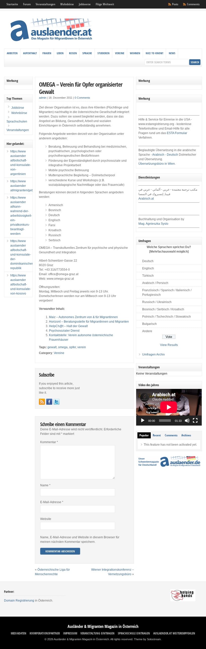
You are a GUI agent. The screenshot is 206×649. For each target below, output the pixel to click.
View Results (169, 345)
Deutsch (147, 261)
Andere (147, 331)
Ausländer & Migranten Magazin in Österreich (103, 626)
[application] (168, 407)
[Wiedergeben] (142, 420)
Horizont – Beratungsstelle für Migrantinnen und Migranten (89, 321)
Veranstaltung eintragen (97, 633)
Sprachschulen (17, 121)
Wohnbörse (67, 4)
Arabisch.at (146, 198)
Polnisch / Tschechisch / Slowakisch (166, 316)
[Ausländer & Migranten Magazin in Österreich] (51, 42)
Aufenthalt (30, 53)
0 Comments (82, 97)
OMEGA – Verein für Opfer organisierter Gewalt (80, 88)
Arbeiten (12, 53)
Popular (144, 435)
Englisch (148, 268)
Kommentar (49, 442)
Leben (60, 53)
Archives (186, 435)
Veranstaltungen (45, 4)
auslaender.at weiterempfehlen (174, 633)
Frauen (46, 53)
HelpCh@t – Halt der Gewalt (68, 326)
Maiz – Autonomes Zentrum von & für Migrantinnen (83, 317)
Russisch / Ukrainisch (157, 302)
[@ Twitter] (57, 402)
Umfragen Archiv (153, 354)
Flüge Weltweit (105, 4)
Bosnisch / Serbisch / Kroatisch (163, 309)
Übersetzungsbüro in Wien (156, 163)
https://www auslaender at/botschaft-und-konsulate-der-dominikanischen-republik (22, 254)
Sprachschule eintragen (134, 633)
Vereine (119, 53)
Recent (157, 435)
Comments (193, 4)
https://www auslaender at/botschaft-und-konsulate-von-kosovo (20, 284)
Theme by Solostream (147, 639)
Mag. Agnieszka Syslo (153, 223)
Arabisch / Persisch (155, 283)
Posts (175, 4)
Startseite (12, 4)
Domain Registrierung (19, 600)
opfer (72, 347)
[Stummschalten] (187, 420)
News (172, 53)
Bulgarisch (149, 324)
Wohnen (135, 53)
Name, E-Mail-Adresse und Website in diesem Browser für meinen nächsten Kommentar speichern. (79, 540)
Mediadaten (18, 633)
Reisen (73, 53)
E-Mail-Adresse (51, 502)
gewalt (52, 347)
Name (45, 485)
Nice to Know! (154, 53)
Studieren (103, 53)
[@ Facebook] (49, 402)
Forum (27, 4)
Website (45, 519)
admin (42, 97)
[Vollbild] (195, 420)
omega (63, 347)
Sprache (87, 53)
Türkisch (148, 275)
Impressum (70, 633)
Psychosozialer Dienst (64, 330)
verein (81, 347)
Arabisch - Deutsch (165, 154)
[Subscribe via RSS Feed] (42, 402)
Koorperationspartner (45, 633)
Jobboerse (85, 4)
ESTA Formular (177, 133)
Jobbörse (17, 107)
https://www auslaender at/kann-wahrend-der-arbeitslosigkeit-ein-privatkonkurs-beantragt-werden (21, 215)
